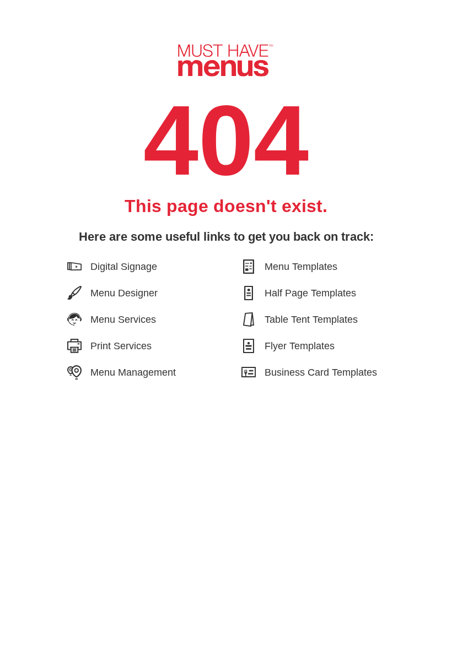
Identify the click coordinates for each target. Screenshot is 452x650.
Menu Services (123, 319)
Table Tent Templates (311, 319)
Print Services (121, 345)
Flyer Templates (300, 345)
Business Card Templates (321, 372)
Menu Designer (124, 293)
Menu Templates (301, 266)
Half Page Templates (310, 293)
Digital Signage (123, 266)
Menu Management (133, 372)
